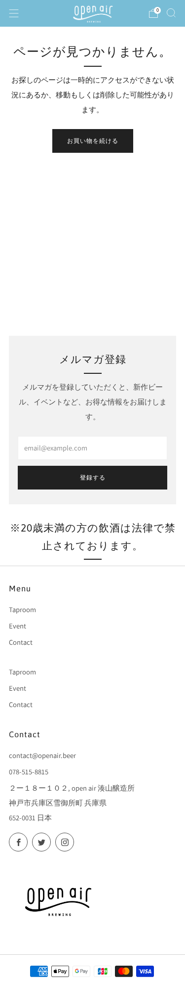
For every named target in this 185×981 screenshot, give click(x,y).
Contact (21, 642)
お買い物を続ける (92, 140)
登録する (93, 477)
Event (17, 625)
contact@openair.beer (42, 755)
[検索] (171, 13)
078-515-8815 (28, 771)
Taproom (22, 609)
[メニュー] (14, 13)
